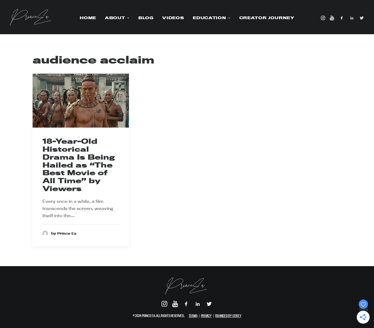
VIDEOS (173, 17)
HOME (88, 17)
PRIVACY (206, 315)
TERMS (193, 315)
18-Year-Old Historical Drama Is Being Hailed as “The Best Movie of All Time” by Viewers (78, 165)
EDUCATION (209, 17)
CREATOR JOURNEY (266, 17)
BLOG (146, 17)
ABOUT (115, 17)
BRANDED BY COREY (228, 315)
